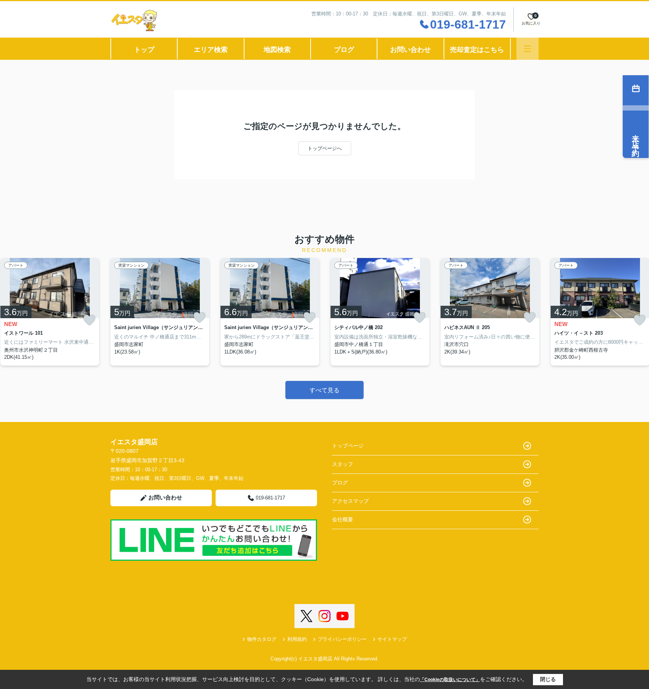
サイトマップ (392, 639)
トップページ (348, 446)
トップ (144, 49)
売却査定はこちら (477, 49)
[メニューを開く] (527, 48)
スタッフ (342, 464)
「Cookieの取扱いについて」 (450, 679)
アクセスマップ (350, 501)
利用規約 (297, 639)
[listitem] (160, 312)
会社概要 (342, 519)
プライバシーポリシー (342, 639)
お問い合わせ (410, 49)
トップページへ (325, 148)
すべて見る (324, 390)
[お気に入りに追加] (89, 320)
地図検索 (277, 49)
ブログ (344, 49)
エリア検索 (211, 49)
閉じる (548, 679)
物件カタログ (261, 639)
